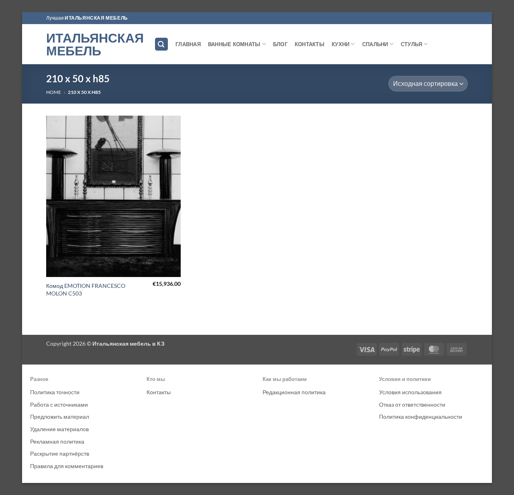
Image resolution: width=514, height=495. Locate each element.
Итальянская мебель (94, 44)
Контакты (309, 44)
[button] (161, 44)
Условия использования (410, 392)
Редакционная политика (294, 392)
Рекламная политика (57, 441)
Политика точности (55, 392)
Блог (280, 44)
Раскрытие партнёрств (59, 453)
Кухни (340, 44)
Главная (188, 44)
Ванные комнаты (234, 44)
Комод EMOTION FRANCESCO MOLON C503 (85, 289)
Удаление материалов (59, 429)
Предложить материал (59, 416)
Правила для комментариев (66, 465)
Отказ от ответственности (412, 404)
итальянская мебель (96, 18)
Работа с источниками (59, 404)
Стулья (411, 44)
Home (53, 92)
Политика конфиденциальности (420, 416)
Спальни (375, 44)
